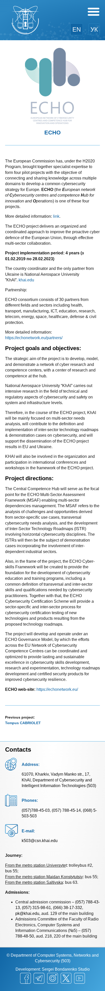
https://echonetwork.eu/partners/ (33, 338)
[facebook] (25, 978)
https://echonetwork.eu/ (57, 689)
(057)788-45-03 (36, 810)
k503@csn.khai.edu (40, 840)
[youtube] (79, 978)
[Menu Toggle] (93, 11)
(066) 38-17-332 (67, 907)
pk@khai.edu (27, 913)
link (56, 216)
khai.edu (26, 280)
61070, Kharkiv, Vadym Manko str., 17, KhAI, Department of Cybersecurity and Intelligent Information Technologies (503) (59, 780)
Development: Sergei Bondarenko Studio (53, 969)
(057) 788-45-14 (66, 810)
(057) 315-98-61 (36, 907)
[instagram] (52, 978)
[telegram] (39, 978)
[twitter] (66, 978)
